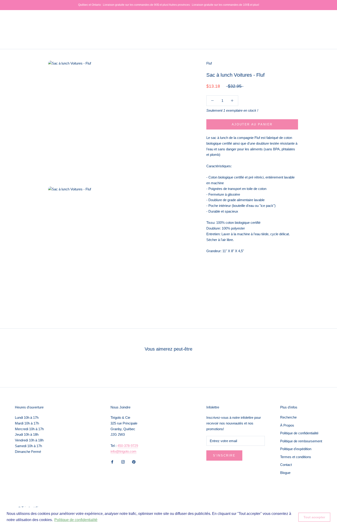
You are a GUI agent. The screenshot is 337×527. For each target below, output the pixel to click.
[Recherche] (313, 29)
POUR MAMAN (99, 33)
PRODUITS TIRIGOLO (62, 17)
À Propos (287, 425)
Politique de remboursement (301, 441)
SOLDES (45, 42)
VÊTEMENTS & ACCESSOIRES (36, 25)
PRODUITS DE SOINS (88, 25)
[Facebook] (112, 462)
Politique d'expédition (295, 449)
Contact (286, 465)
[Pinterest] (133, 462)
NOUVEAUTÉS (23, 17)
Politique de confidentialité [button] (75, 520)
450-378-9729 (127, 446)
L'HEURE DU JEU (64, 33)
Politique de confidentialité (299, 433)
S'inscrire (224, 455)
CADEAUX (19, 42)
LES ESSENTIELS (25, 33)
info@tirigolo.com (123, 451)
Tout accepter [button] (314, 517)
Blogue (285, 473)
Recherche (288, 417)
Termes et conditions (295, 457)
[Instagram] (123, 462)
